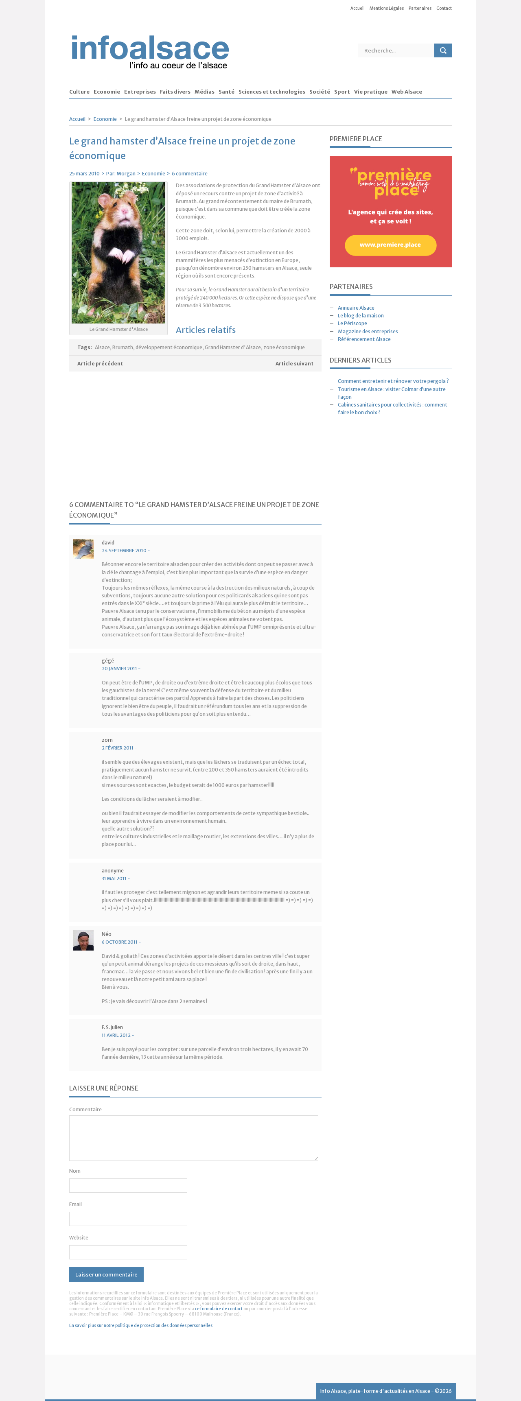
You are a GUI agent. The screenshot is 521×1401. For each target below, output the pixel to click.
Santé (226, 92)
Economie (107, 92)
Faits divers (175, 92)
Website (78, 1238)
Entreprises (140, 92)
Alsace (102, 347)
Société (319, 92)
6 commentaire (190, 173)
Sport (342, 92)
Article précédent (100, 364)
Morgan (126, 173)
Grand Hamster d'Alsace (233, 347)
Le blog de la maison (361, 316)
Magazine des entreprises (368, 331)
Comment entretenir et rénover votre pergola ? (393, 381)
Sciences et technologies (272, 92)
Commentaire (85, 1109)
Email (75, 1204)
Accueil (357, 8)
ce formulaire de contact (219, 1308)
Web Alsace (407, 92)
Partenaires (420, 8)
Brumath (122, 347)
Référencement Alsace (364, 339)
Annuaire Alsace (356, 308)
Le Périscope (352, 323)
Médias (205, 92)
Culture (79, 92)
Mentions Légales (387, 8)
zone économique (284, 347)
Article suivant (294, 364)
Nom (75, 1171)
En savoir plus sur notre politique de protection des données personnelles (140, 1325)
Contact (444, 8)
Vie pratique (370, 92)
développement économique (169, 347)
